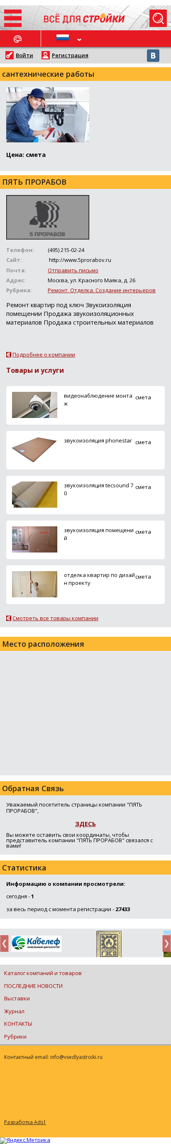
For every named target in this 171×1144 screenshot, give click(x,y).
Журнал (14, 1011)
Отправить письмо (73, 270)
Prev (6, 943)
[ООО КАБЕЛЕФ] (36, 944)
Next (164, 943)
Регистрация (70, 55)
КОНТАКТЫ (18, 1023)
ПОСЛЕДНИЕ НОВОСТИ (33, 986)
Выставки (17, 998)
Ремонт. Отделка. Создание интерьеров (102, 290)
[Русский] (63, 38)
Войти (24, 55)
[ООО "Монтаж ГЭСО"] (109, 946)
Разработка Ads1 (25, 1122)
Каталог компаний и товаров (43, 973)
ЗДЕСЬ (85, 823)
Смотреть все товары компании (55, 618)
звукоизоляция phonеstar (98, 440)
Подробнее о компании (43, 354)
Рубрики (15, 1036)
